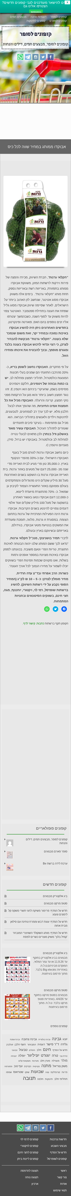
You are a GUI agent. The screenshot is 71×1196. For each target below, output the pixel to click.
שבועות (37, 1071)
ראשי (64, 1170)
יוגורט (45, 1055)
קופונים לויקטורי (29, 1145)
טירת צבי (63, 1056)
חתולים (32, 1050)
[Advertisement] (35, 98)
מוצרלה (55, 1060)
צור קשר (62, 1177)
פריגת (64, 1072)
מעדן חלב (45, 1060)
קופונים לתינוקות (36, 20)
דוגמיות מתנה (38, 16)
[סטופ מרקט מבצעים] (17, 1007)
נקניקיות (36, 1066)
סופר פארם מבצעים (55, 851)
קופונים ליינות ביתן (27, 1158)
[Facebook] (50, 56)
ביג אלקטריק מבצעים (55, 896)
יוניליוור (33, 1055)
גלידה (64, 1044)
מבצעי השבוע (59, 1145)
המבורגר (31, 1044)
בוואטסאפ (36, 12)
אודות (63, 1183)
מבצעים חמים (18, 16)
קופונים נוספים (58, 1026)
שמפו (9, 1072)
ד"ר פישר (52, 1044)
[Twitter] (43, 56)
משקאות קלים (24, 1061)
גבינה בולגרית (44, 1039)
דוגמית (41, 1044)
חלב (39, 1049)
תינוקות (49, 1079)
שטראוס (18, 1072)
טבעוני (14, 1050)
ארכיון (35, 1183)
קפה (47, 1072)
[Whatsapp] (20, 56)
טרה (55, 1055)
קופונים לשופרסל (57, 1158)
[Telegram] (27, 56)
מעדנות (35, 1061)
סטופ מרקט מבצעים (55, 903)
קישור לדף (29, 623)
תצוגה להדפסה (29, 1170)
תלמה (40, 1079)
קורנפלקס (55, 1072)
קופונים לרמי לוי (29, 1139)
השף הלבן (20, 1044)
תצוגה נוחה (31, 1177)
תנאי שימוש (60, 1190)
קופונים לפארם (58, 20)
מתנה (46, 1065)
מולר (64, 1060)
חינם (47, 1049)
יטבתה (14, 1056)
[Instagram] (35, 56)
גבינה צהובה (29, 1039)
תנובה (29, 1078)
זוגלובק (9, 1044)
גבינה (56, 1038)
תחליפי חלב (60, 1078)
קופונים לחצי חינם (28, 1152)
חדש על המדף (60, 1050)
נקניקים (27, 1066)
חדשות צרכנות (58, 1139)
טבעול (23, 1050)
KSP (65, 1039)
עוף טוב (18, 1066)
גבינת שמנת (15, 1039)
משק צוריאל (60, 1066)
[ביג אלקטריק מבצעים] (17, 970)
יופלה (22, 1055)
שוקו (27, 1072)
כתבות (40, 623)
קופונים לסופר (58, 16)
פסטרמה (8, 1066)
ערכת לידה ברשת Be (55, 863)
